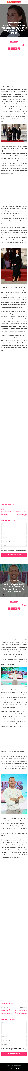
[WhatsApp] (19, 48)
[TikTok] (14, 1069)
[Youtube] (19, 1069)
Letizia (10, 504)
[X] (12, 48)
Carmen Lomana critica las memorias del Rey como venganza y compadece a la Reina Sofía (21, 513)
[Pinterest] (15, 48)
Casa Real (4, 504)
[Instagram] (11, 1069)
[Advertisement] (14, 70)
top (14, 504)
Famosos (14, 41)
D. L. (4, 39)
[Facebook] (9, 48)
